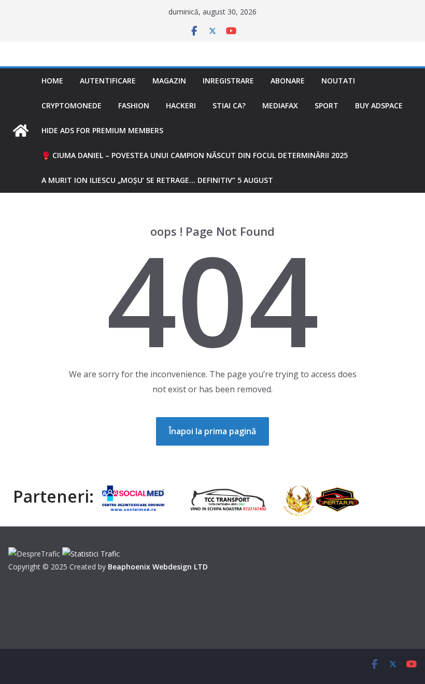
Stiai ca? (229, 105)
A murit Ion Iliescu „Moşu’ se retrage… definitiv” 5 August (157, 180)
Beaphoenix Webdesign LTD (158, 567)
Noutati (338, 81)
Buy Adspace (379, 105)
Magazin (169, 81)
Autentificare (108, 81)
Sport (326, 105)
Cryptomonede (71, 105)
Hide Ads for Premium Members (102, 130)
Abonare (288, 81)
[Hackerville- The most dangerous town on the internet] (20, 130)
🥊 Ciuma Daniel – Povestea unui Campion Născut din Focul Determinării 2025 (194, 155)
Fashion (133, 105)
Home (52, 81)
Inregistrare (228, 81)
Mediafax (280, 105)
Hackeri (181, 105)
